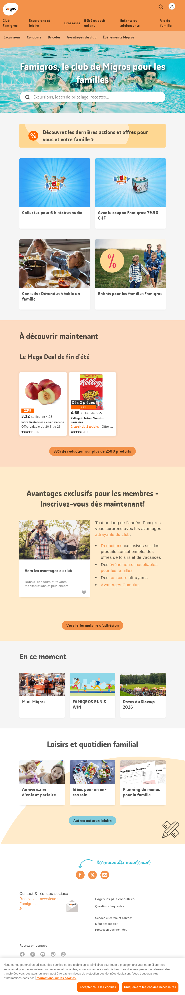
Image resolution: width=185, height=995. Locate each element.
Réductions (112, 546)
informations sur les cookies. (56, 978)
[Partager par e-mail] (104, 875)
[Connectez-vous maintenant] (172, 6)
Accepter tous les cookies (97, 987)
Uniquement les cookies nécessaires (150, 987)
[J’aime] (84, 592)
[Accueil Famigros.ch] (10, 9)
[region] (92, 976)
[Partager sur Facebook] (80, 875)
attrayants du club (112, 534)
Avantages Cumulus (120, 585)
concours (118, 577)
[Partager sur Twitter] (92, 875)
